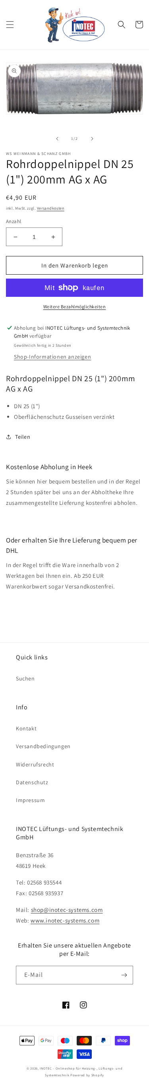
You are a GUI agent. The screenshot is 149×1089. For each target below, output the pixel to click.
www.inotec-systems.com (65, 920)
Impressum (30, 800)
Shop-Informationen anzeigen (52, 356)
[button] (10, 24)
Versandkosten (50, 208)
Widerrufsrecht (35, 764)
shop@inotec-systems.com (67, 909)
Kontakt (26, 728)
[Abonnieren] (124, 975)
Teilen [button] (23, 436)
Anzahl (13, 221)
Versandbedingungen (43, 746)
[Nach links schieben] (57, 138)
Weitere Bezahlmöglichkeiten (74, 307)
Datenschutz (32, 782)
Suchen (25, 678)
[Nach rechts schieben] (92, 138)
